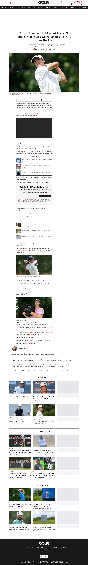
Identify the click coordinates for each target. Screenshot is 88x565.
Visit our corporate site (59, 561)
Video (66, 7)
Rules (34, 7)
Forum (61, 7)
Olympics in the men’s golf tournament (34, 113)
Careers (49, 549)
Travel (78, 7)
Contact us (43, 547)
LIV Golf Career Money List (13, 10)
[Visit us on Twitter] (78, 2)
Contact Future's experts (34, 547)
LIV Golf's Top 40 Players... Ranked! (54, 10)
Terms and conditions (52, 547)
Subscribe (76, 4)
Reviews (55, 7)
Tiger (30, 343)
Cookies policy (43, 549)
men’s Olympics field (47, 332)
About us (24, 547)
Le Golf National (30, 334)
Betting (23, 7)
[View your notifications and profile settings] (14, 3)
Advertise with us (56, 549)
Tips (18, 7)
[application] (34, 128)
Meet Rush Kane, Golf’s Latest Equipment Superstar (33, 10)
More (83, 7)
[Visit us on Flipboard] (81, 2)
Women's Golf (48, 7)
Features (40, 7)
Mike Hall (40, 49)
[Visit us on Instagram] (76, 2)
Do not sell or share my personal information (44, 552)
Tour (29, 7)
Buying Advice (12, 7)
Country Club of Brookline (22, 250)
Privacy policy (62, 547)
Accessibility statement (33, 549)
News (5, 7)
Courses (72, 7)
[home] (2, 7)
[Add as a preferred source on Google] (44, 556)
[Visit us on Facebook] (74, 2)
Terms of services (32, 199)
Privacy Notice (20, 200)
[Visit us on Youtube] (79, 2)
